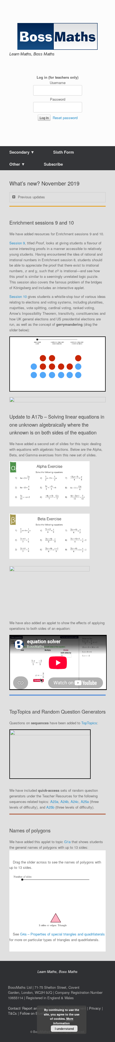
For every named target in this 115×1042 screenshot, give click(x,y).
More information (63, 1021)
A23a (54, 801)
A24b (64, 801)
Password (57, 99)
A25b (50, 807)
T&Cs (12, 1013)
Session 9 (17, 242)
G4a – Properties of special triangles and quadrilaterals (62, 934)
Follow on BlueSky (34, 1013)
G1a (67, 841)
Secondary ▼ (21, 152)
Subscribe (53, 164)
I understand (64, 1028)
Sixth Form (63, 152)
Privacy (95, 1008)
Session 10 (18, 296)
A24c (75, 801)
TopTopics (89, 722)
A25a (85, 801)
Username (58, 82)
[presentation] (26, 271)
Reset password (65, 117)
